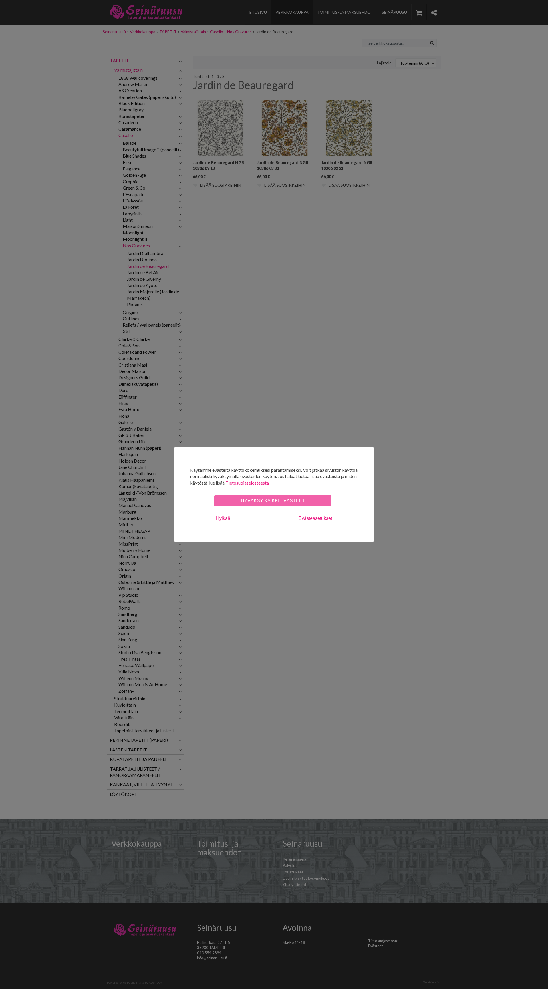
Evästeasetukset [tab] (315, 518)
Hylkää (223, 518)
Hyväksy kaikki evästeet (273, 500)
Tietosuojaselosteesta (247, 482)
